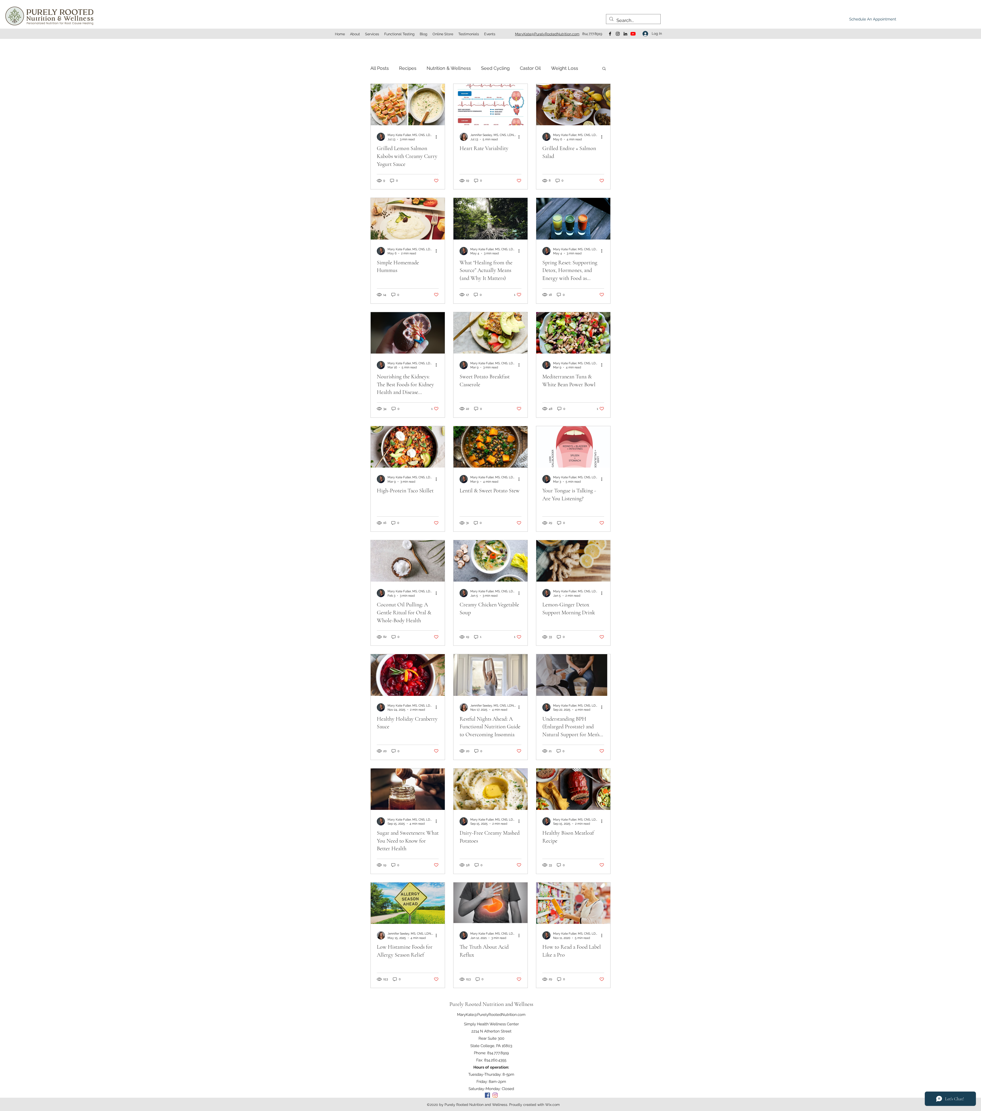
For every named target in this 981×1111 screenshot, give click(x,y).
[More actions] (438, 137)
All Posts (379, 68)
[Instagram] (617, 33)
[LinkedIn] (625, 33)
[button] (604, 69)
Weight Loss (564, 68)
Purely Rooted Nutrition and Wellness (491, 1004)
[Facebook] (610, 33)
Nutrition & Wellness (449, 68)
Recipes (407, 68)
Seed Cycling (495, 68)
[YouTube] (633, 33)
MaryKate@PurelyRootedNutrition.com (491, 1014)
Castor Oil (530, 68)
